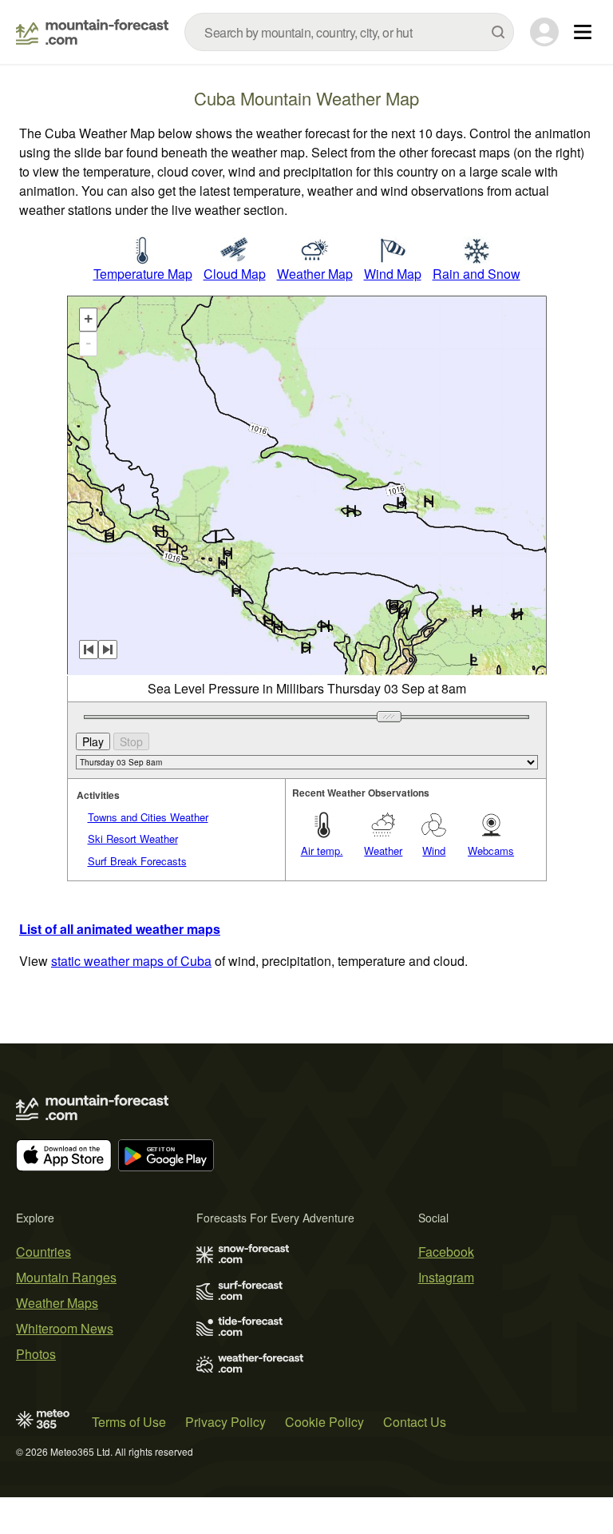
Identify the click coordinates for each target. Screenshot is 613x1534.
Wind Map (392, 273)
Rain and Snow (476, 273)
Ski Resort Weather (133, 838)
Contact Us (414, 1422)
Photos (36, 1354)
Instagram (446, 1277)
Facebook (446, 1251)
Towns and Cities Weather (148, 817)
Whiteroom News (64, 1328)
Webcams (491, 850)
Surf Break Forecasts (137, 860)
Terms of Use (129, 1422)
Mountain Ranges (66, 1277)
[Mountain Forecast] (92, 32)
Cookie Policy (324, 1422)
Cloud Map (235, 273)
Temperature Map (142, 273)
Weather (383, 850)
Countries (43, 1251)
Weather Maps (57, 1303)
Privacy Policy (225, 1422)
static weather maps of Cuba (131, 961)
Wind (433, 850)
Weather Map (315, 273)
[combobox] (349, 32)
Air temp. (322, 850)
